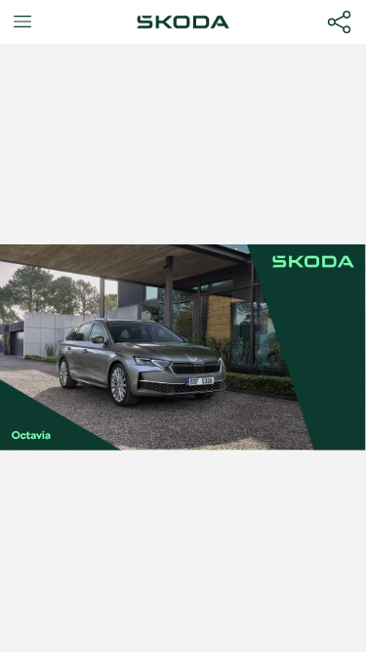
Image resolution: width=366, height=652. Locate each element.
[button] (22, 22)
